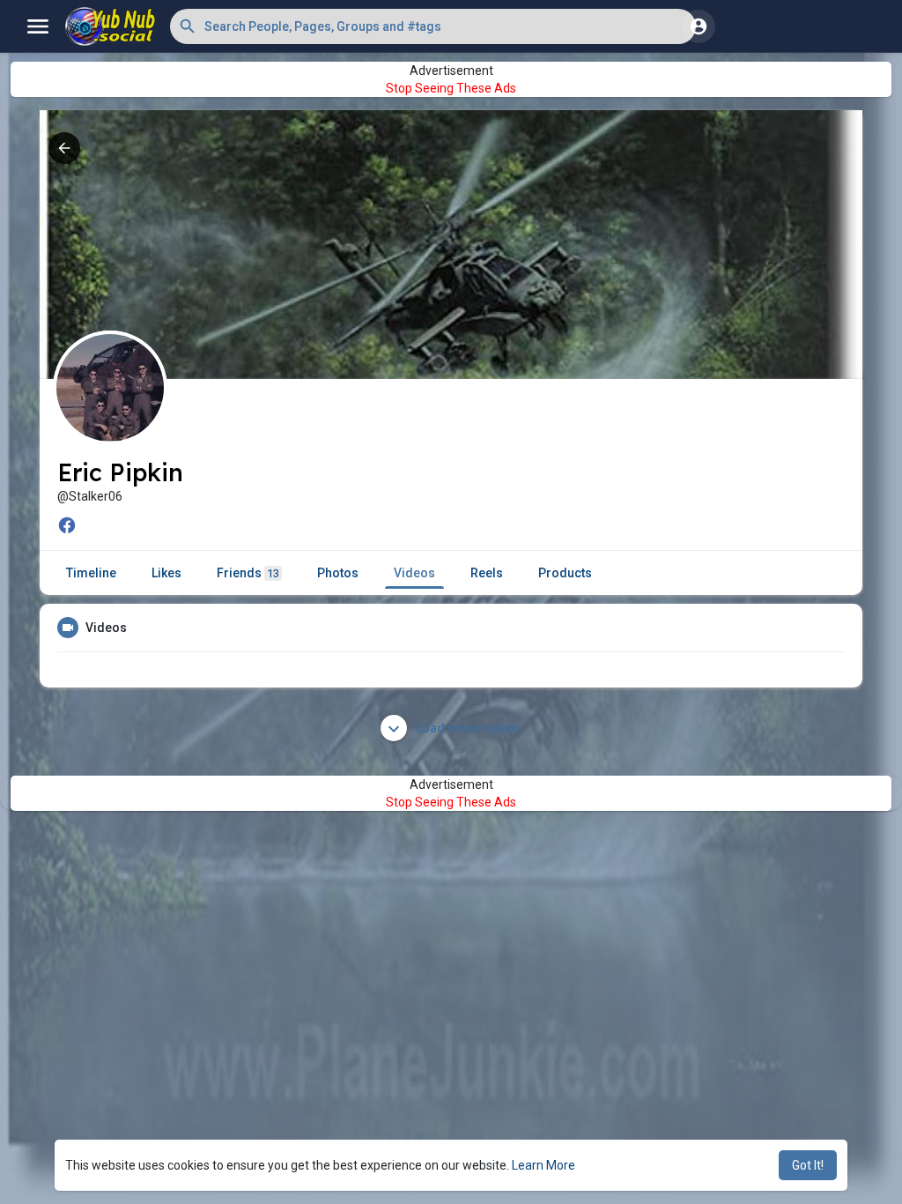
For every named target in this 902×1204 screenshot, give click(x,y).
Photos (338, 573)
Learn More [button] (543, 1165)
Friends (248, 573)
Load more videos (467, 728)
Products (565, 573)
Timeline (91, 573)
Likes (166, 573)
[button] (433, 26)
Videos (414, 573)
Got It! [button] (808, 1165)
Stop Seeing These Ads (451, 88)
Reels (486, 573)
